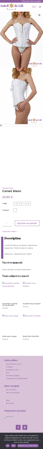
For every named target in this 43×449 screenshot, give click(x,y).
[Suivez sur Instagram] (24, 427)
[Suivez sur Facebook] (18, 427)
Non (13, 446)
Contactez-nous (12, 370)
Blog (7, 400)
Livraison (9, 367)
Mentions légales (13, 376)
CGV (7, 373)
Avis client (10, 403)
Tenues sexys (7, 188)
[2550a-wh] (21, 40)
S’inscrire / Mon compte (31, 1)
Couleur (5, 210)
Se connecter (11, 390)
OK (8, 446)
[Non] (40, 441)
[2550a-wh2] (21, 96)
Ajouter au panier (27, 223)
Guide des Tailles (9, 231)
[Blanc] (15, 210)
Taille (4, 204)
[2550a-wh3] (21, 152)
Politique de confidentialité (16, 378)
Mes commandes (13, 393)
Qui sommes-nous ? (14, 364)
